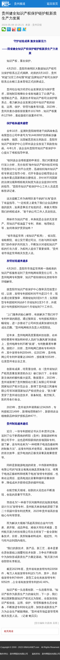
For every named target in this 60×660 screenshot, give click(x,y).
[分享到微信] (4, 29)
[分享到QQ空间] (19, 29)
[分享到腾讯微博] (9, 29)
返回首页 (52, 3)
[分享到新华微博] (24, 29)
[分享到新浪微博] (14, 29)
